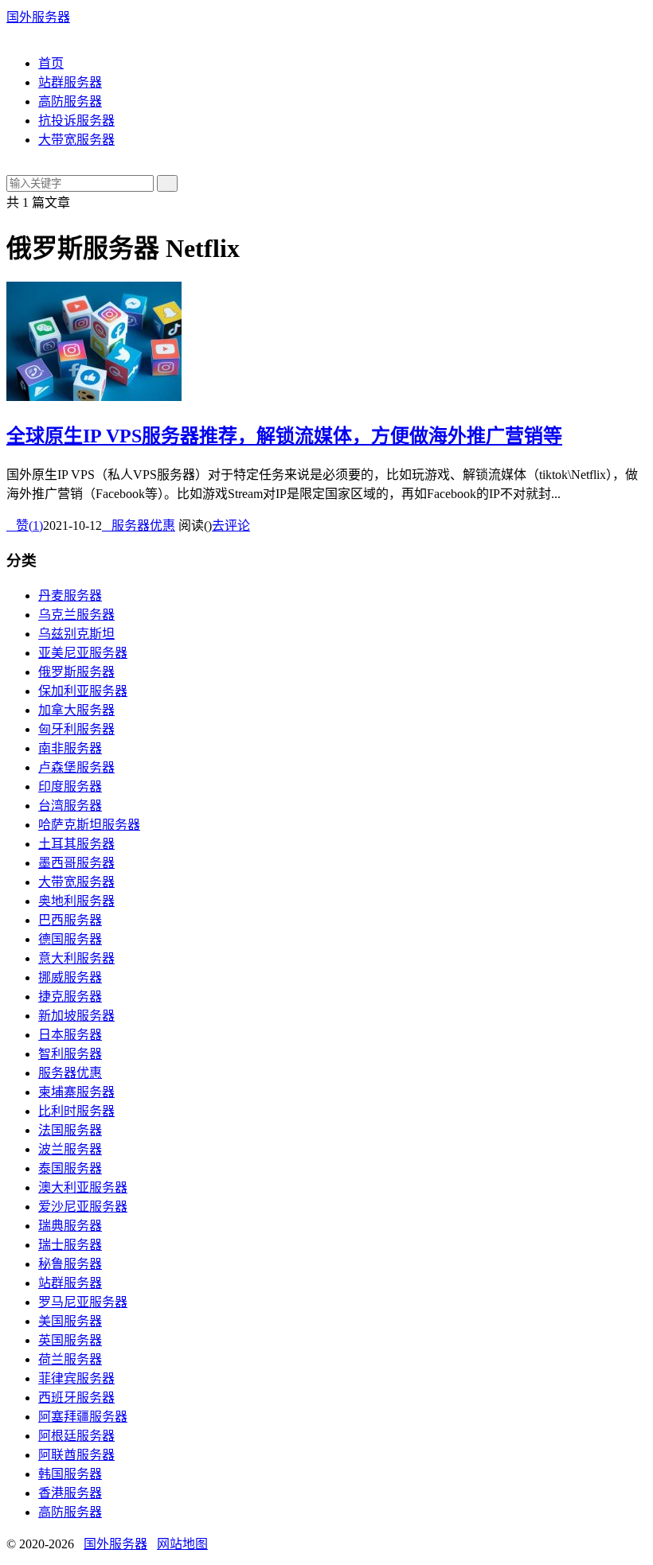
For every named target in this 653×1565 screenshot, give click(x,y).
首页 (51, 63)
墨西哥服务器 (76, 863)
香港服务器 (70, 1493)
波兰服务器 (70, 1149)
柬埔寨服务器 (76, 1092)
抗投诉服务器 (76, 120)
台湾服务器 (70, 805)
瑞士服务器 (70, 1245)
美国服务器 (70, 1321)
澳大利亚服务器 (82, 1187)
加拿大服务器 (76, 710)
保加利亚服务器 (82, 691)
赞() (24, 525)
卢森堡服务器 (76, 767)
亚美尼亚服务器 (82, 653)
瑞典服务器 (70, 1225)
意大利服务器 (76, 958)
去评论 (231, 525)
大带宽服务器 (76, 139)
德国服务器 (70, 939)
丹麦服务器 (70, 595)
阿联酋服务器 (76, 1455)
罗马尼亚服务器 (82, 1302)
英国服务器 (70, 1340)
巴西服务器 (70, 920)
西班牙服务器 (76, 1397)
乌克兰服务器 (76, 614)
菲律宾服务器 (76, 1378)
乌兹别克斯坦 (76, 633)
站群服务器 (70, 82)
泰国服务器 (70, 1168)
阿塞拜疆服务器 (82, 1416)
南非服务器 (70, 748)
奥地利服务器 (76, 901)
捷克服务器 (70, 996)
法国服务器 (70, 1130)
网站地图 (182, 1544)
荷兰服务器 (70, 1359)
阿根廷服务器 (76, 1435)
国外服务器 (38, 17)
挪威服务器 (70, 977)
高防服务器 (70, 101)
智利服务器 (70, 1054)
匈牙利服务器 (76, 729)
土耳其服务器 (76, 844)
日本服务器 (70, 1034)
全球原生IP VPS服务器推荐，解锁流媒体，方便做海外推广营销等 (284, 436)
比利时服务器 (76, 1111)
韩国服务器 (70, 1474)
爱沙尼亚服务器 (82, 1206)
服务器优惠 (138, 525)
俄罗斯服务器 (76, 672)
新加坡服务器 (76, 1015)
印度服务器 (70, 786)
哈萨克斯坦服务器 (89, 824)
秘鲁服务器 (70, 1264)
